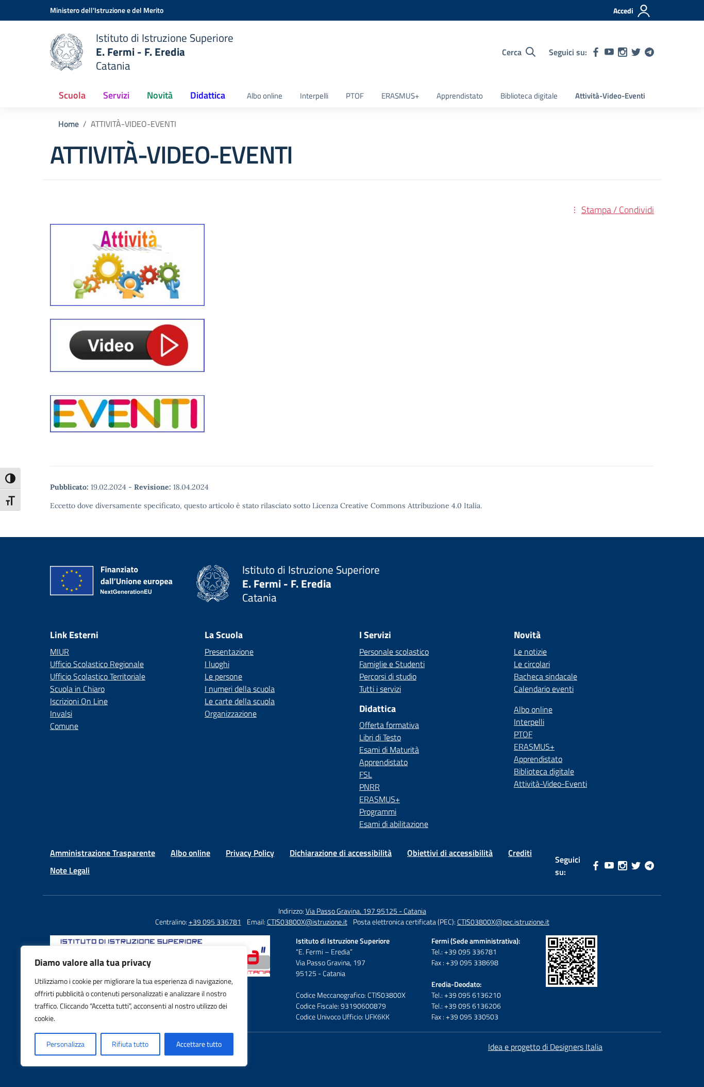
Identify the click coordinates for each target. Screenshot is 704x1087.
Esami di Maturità (389, 749)
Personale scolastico (394, 651)
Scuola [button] (72, 95)
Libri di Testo (380, 737)
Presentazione (229, 651)
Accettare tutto (199, 1044)
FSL (365, 774)
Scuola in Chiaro (77, 689)
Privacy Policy (250, 853)
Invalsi (61, 713)
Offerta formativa (389, 725)
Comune (64, 726)
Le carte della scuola (240, 701)
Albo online (264, 96)
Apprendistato (460, 96)
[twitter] (636, 52)
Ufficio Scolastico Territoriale (97, 676)
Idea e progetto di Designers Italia (545, 1047)
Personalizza (65, 1044)
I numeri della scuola (240, 689)
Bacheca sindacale (545, 676)
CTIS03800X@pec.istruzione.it (503, 921)
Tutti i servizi (380, 689)
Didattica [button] (207, 95)
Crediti (520, 853)
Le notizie (530, 651)
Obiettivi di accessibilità (450, 853)
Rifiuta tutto (130, 1044)
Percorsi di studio (387, 676)
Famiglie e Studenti (392, 664)
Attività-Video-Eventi (610, 96)
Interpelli (314, 96)
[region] (134, 1006)
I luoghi (217, 664)
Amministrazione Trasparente (102, 853)
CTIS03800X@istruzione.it (307, 921)
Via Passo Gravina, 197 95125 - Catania (366, 910)
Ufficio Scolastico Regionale (97, 664)
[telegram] (649, 52)
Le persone (223, 676)
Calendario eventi (544, 689)
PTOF (355, 96)
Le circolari (532, 664)
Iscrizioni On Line (79, 701)
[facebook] (595, 52)
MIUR (59, 651)
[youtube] (609, 52)
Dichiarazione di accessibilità (341, 853)
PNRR (369, 787)
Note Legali (70, 870)
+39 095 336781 (215, 921)
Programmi (377, 811)
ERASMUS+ (400, 96)
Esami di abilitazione (393, 824)
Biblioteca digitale (529, 96)
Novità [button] (160, 95)
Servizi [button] (116, 95)
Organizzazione (231, 713)
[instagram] (622, 52)
